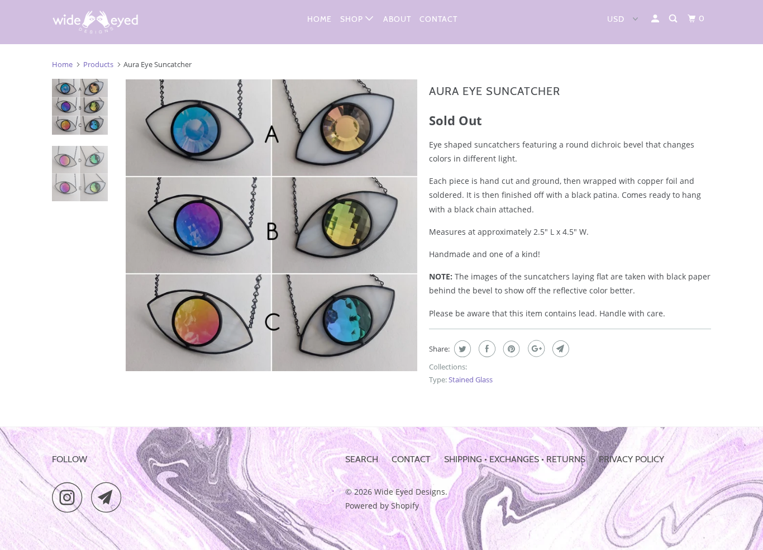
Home (319, 19)
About (397, 19)
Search (361, 459)
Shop (352, 19)
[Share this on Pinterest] (510, 348)
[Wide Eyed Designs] (109, 22)
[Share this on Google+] (535, 348)
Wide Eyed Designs (409, 491)
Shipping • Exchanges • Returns (514, 459)
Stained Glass (471, 379)
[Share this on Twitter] (461, 348)
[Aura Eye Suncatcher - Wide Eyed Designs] (271, 225)
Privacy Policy (631, 459)
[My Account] (656, 19)
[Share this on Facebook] (485, 348)
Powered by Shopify (382, 505)
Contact (438, 19)
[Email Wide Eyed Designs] (109, 497)
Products (98, 64)
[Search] (674, 19)
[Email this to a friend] (559, 348)
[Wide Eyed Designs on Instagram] (70, 497)
